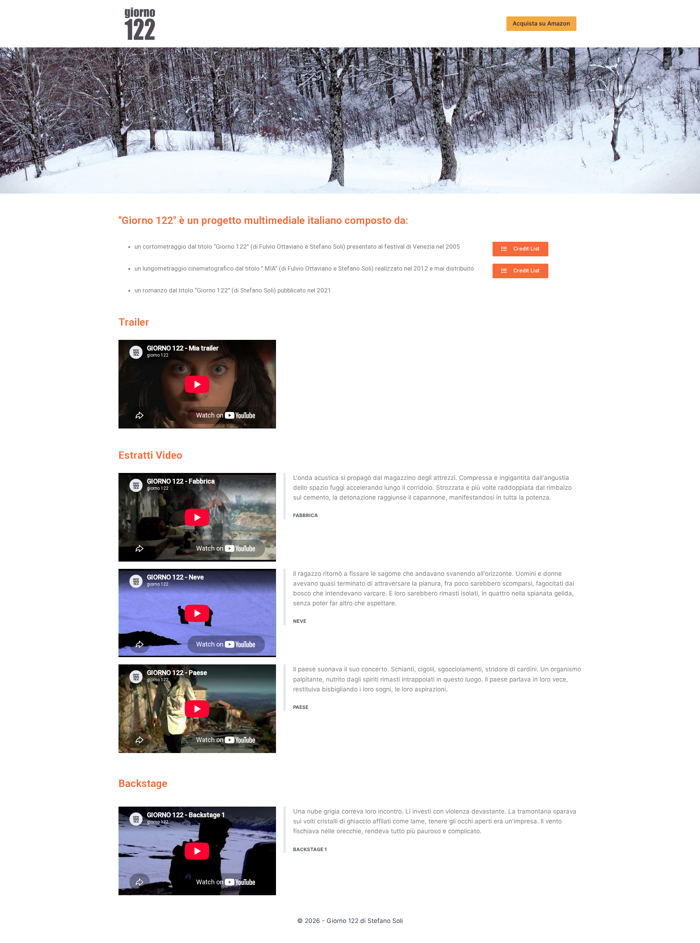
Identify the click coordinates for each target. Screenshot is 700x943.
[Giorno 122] (140, 23)
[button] (520, 249)
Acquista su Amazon (541, 23)
